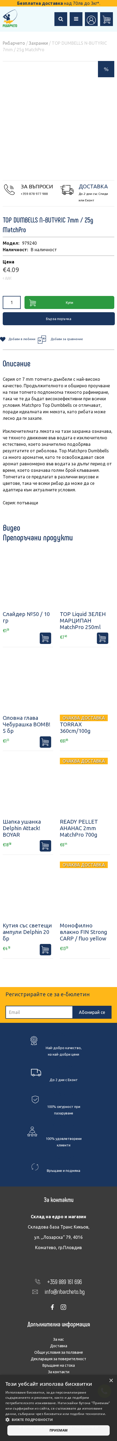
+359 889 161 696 (64, 1281)
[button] (58, 1420)
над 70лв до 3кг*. (58, 3)
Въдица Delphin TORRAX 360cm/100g (80, 724)
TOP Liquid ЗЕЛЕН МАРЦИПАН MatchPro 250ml (83, 620)
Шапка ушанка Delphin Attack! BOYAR (22, 828)
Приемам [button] (59, 1430)
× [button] (111, 1381)
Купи (69, 302)
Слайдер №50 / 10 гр (26, 617)
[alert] (58, 1408)
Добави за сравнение (67, 339)
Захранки (38, 43)
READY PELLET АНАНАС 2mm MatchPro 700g (79, 828)
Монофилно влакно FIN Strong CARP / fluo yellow (83, 932)
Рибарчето (14, 43)
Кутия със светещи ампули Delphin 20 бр (27, 932)
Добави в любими (21, 339)
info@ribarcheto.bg (65, 1291)
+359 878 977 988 (34, 194)
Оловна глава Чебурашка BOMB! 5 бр (26, 724)
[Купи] (45, 638)
